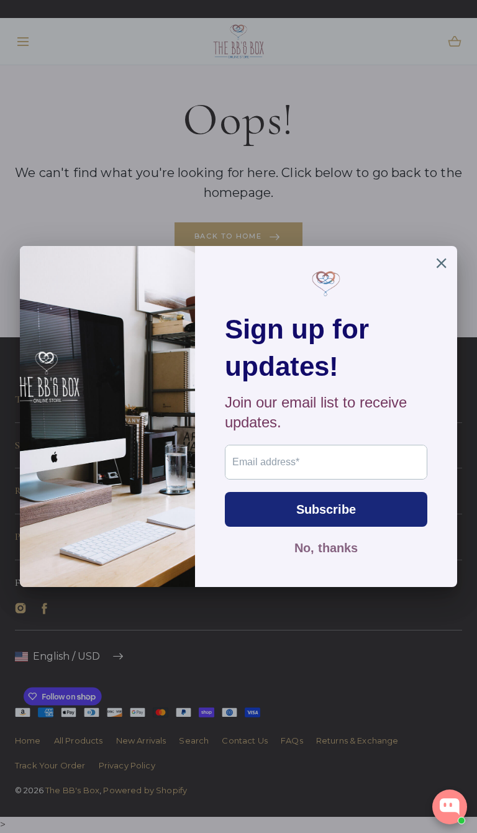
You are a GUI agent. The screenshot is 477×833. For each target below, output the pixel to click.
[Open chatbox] (449, 807)
